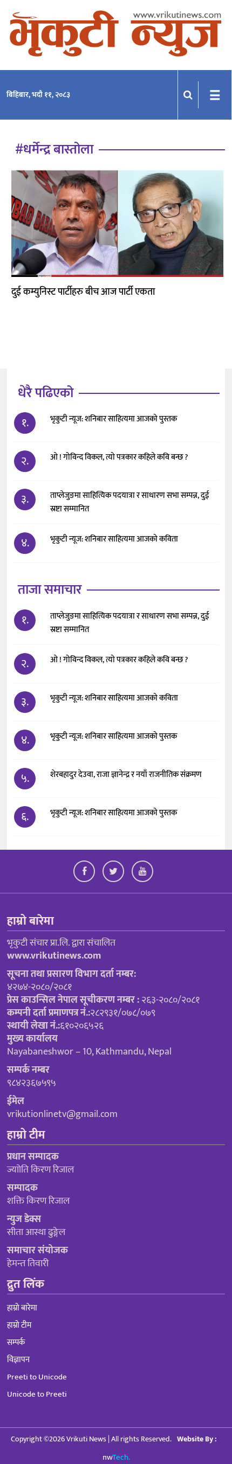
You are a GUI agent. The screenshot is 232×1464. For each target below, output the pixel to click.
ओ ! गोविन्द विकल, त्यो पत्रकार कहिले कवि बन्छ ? (119, 457)
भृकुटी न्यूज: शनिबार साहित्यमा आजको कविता (115, 539)
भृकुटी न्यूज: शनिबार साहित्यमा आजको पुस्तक (113, 419)
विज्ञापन (18, 1359)
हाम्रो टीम (19, 1325)
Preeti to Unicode (37, 1377)
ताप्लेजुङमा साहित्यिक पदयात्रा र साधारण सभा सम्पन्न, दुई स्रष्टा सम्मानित (129, 502)
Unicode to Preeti (37, 1394)
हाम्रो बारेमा (22, 1308)
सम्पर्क (16, 1342)
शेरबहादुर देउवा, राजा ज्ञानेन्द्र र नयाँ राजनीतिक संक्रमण (126, 774)
